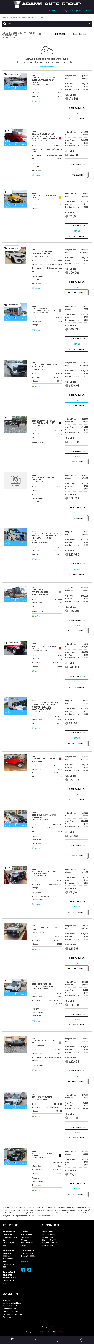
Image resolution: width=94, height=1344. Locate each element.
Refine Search (59, 34)
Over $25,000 (47, 1245)
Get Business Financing (12, 1314)
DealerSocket (63, 1324)
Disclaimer (64, 1332)
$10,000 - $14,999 (49, 1237)
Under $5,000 (47, 1231)
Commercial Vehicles (12, 1303)
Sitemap (57, 1332)
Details (77, 113)
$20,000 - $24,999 (49, 1242)
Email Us (24, 1261)
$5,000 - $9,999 (48, 1234)
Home (4, 17)
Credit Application (10, 1311)
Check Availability (77, 108)
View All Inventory (47, 66)
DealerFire (48, 1324)
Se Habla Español (85, 11)
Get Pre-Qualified (76, 118)
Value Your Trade (10, 1308)
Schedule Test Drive (11, 1306)
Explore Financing (88, 175)
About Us (7, 1317)
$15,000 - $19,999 (49, 1240)
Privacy (50, 1332)
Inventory (7, 1300)
